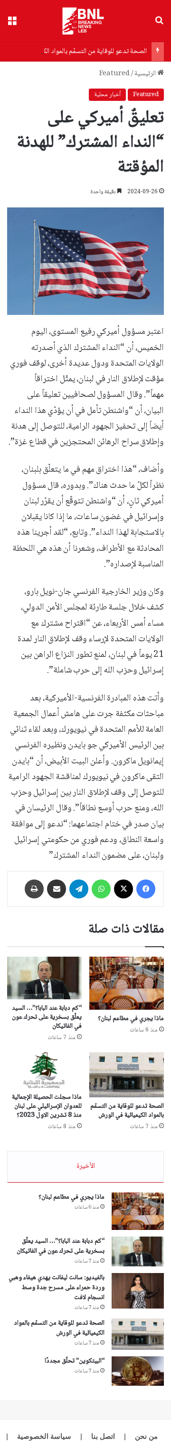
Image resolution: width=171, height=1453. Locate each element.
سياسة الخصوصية (44, 1436)
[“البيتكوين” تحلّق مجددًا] (138, 1371)
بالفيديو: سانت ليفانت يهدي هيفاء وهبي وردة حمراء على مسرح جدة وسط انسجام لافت (56, 1287)
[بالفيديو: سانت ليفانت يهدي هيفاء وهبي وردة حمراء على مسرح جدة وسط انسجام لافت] (138, 1291)
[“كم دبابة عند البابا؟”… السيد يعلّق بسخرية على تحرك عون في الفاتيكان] (44, 978)
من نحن (146, 1436)
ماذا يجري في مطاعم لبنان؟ (131, 1018)
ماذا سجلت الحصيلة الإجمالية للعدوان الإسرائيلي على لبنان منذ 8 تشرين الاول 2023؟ (47, 1106)
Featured (114, 74)
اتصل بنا (103, 1436)
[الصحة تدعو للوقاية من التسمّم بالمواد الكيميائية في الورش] (126, 1074)
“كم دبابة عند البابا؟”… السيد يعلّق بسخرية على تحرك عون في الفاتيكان (47, 1017)
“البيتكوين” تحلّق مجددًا (74, 1361)
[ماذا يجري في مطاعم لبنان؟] (126, 983)
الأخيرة (85, 1166)
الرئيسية (145, 74)
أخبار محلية (107, 95)
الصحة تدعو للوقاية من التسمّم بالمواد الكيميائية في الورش (127, 1111)
